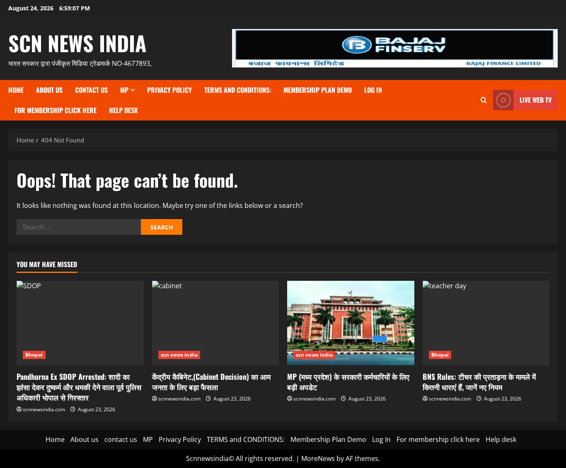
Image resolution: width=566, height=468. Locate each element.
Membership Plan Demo (317, 90)
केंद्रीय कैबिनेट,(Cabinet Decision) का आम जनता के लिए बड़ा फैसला (211, 381)
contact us (91, 90)
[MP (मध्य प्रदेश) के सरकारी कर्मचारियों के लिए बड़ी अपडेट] (350, 323)
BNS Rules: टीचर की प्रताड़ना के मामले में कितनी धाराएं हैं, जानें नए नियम (479, 381)
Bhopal (34, 354)
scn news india (77, 42)
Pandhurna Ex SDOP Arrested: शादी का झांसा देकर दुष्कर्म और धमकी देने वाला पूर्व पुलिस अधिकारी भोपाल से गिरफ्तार (79, 387)
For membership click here (56, 110)
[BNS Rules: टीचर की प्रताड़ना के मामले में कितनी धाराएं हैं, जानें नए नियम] (486, 323)
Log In (373, 90)
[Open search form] (484, 100)
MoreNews (318, 458)
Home (16, 90)
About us (49, 90)
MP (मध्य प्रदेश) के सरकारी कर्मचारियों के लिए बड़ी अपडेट (348, 381)
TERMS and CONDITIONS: (237, 90)
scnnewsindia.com (44, 409)
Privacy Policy (169, 90)
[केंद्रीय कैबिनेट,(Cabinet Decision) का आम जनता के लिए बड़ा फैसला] (215, 323)
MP (124, 90)
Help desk (123, 110)
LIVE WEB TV (535, 100)
